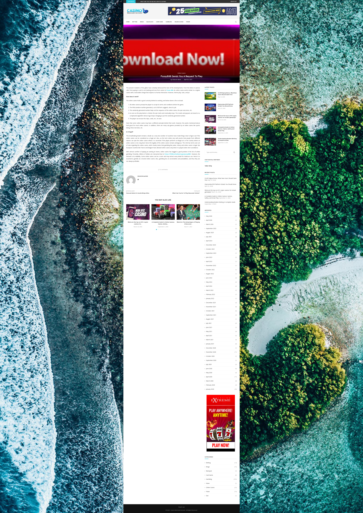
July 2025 (209, 237)
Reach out (234, 1)
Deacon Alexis (176, 79)
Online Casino (179, 22)
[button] (137, 1)
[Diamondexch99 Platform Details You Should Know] (210, 107)
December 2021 (211, 302)
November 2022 (211, 265)
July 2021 (209, 323)
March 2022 (209, 290)
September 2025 (211, 228)
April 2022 (209, 286)
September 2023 (211, 253)
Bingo (142, 22)
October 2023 (210, 249)
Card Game (159, 22)
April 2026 (209, 220)
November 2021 (211, 307)
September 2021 (211, 315)
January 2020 (210, 389)
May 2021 (209, 331)
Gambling (169, 22)
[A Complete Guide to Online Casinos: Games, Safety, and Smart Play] (163, 212)
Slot (221, 496)
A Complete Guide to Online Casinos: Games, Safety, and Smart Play (226, 129)
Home (128, 22)
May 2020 (209, 372)
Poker (188, 22)
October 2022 (210, 270)
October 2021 (210, 311)
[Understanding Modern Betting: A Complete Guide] (210, 141)
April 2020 (209, 377)
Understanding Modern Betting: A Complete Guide (227, 139)
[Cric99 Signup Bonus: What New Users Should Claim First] (210, 96)
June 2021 (209, 327)
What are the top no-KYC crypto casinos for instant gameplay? (227, 116)
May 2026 (209, 216)
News (221, 483)
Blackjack (150, 22)
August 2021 (210, 319)
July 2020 (209, 364)
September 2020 (211, 360)
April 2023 (209, 261)
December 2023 (211, 245)
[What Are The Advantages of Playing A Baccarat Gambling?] (188, 212)
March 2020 (209, 381)
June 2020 (209, 368)
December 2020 (211, 348)
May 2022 (209, 282)
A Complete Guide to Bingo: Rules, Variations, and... (156, 1)
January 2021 (210, 344)
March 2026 (209, 224)
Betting (134, 22)
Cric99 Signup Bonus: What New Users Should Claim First (227, 93)
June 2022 (209, 278)
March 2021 (209, 340)
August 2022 (210, 274)
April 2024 (209, 241)
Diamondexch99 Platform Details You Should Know (225, 105)
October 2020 (210, 356)
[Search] (236, 22)
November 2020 (211, 352)
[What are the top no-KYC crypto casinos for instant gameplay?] (138, 212)
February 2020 (210, 385)
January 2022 (210, 298)
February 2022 (210, 294)
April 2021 (209, 335)
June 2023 (209, 257)
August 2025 (210, 232)
